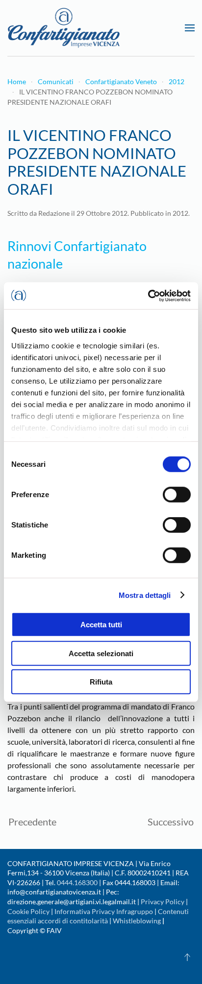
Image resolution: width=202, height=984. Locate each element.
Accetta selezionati (101, 653)
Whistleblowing (137, 920)
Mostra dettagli (145, 595)
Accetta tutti (101, 624)
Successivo (171, 821)
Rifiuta (101, 682)
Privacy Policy (162, 901)
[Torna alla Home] (63, 27)
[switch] (177, 495)
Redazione (54, 213)
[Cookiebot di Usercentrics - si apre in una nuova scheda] (148, 295)
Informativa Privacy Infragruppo (103, 911)
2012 (180, 213)
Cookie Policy (28, 911)
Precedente (32, 821)
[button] (190, 27)
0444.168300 (77, 882)
